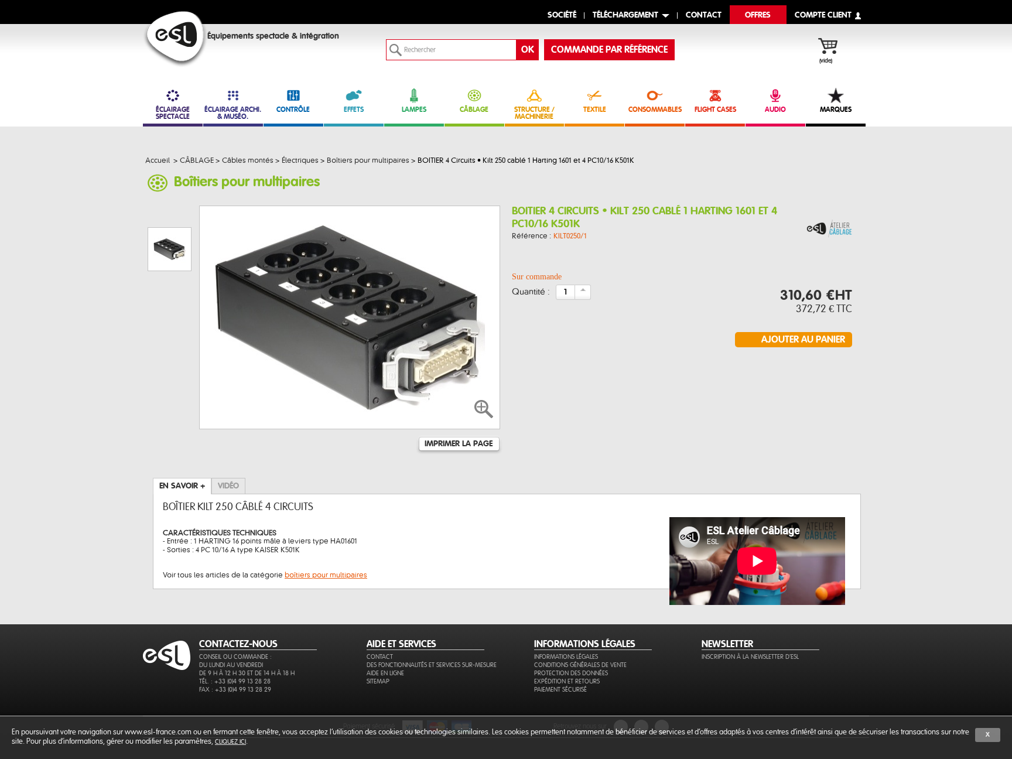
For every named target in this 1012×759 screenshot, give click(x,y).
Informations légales (566, 657)
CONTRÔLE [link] (293, 109)
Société (562, 15)
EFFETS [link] (354, 109)
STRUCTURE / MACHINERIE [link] (534, 113)
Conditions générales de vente (580, 665)
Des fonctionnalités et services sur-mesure (432, 665)
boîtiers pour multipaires (326, 575)
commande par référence (609, 49)
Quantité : (531, 292)
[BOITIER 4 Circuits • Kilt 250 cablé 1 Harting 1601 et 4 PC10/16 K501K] (829, 229)
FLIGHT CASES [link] (715, 109)
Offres (758, 15)
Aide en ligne (385, 673)
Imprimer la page (459, 444)
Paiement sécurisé (560, 689)
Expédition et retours (567, 681)
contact (704, 15)
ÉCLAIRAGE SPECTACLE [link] (173, 113)
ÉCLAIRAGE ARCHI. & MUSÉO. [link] (232, 113)
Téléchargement (625, 15)
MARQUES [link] (836, 109)
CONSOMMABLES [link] (655, 109)
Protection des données (571, 673)
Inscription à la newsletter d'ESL (750, 657)
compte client (823, 15)
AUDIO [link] (775, 109)
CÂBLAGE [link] (474, 109)
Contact (380, 657)
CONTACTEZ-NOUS (238, 644)
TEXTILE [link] (594, 109)
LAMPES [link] (414, 109)
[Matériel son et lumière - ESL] (175, 39)
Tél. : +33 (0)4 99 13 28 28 (235, 681)
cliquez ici (230, 742)
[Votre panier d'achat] (833, 47)
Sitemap (378, 681)
